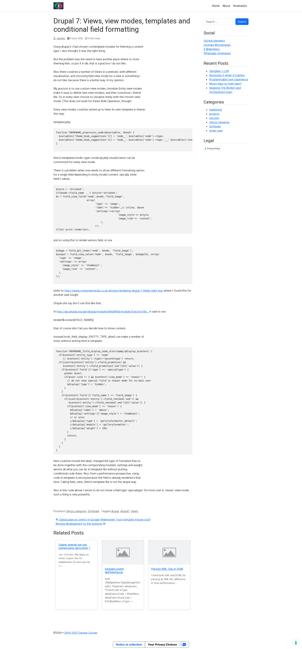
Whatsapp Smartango (217, 53)
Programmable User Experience (228, 79)
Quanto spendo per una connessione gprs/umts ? (74, 546)
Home (216, 6)
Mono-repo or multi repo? (225, 83)
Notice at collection (129, 644)
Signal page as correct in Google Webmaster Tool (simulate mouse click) (104, 519)
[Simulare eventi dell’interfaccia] (123, 552)
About (226, 6)
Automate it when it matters (227, 75)
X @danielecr (212, 49)
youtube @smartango (217, 45)
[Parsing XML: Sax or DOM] (169, 552)
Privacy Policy (213, 148)
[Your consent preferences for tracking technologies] (296, 643)
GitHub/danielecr (214, 40)
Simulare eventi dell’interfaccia (114, 570)
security (214, 118)
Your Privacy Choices (162, 644)
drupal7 (125, 511)
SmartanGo (240, 6)
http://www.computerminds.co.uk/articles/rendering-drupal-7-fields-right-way (113, 290)
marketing (215, 109)
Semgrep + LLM (219, 71)
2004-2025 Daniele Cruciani (81, 632)
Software (93, 511)
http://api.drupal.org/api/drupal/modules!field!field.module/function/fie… (103, 311)
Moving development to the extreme (79, 523)
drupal (115, 511)
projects (214, 114)
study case (216, 130)
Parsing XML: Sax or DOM (167, 569)
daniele (60, 38)
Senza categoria (76, 511)
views (134, 511)
